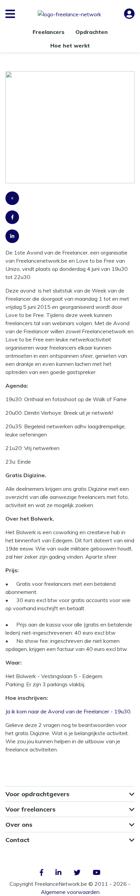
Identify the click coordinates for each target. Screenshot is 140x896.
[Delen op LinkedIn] (70, 238)
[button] (10, 13)
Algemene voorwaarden (70, 892)
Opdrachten (91, 32)
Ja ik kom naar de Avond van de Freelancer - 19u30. (68, 711)
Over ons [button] (18, 824)
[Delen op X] (70, 200)
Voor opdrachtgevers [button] (37, 794)
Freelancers (49, 32)
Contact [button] (17, 840)
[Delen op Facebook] (70, 219)
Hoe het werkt (70, 45)
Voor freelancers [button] (30, 809)
